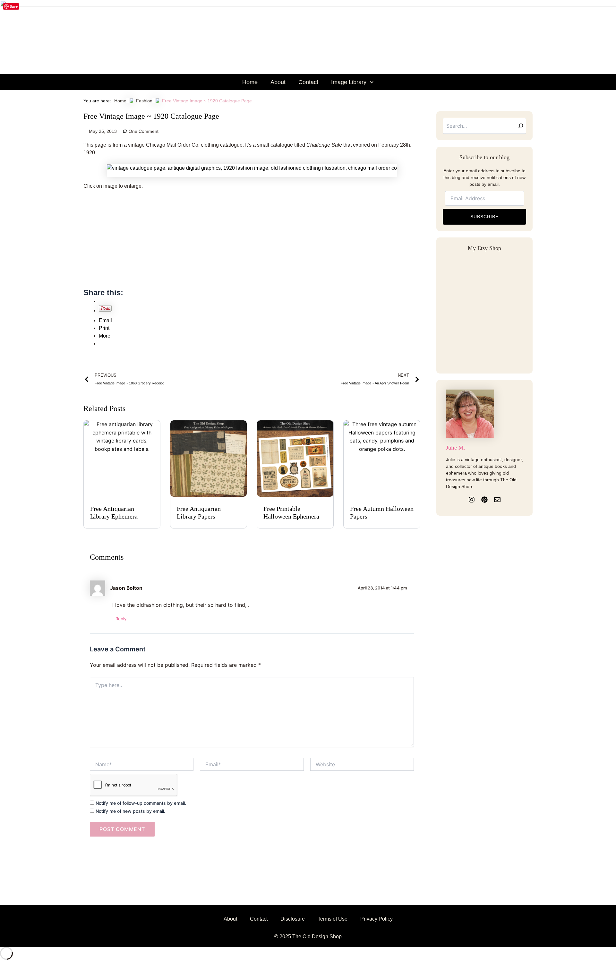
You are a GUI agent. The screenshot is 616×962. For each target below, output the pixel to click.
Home (250, 82)
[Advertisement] (251, 243)
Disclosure (292, 919)
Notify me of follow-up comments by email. (141, 803)
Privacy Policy (376, 919)
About (278, 82)
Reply (121, 618)
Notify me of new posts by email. (130, 811)
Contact (308, 82)
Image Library (348, 82)
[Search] (521, 126)
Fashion (144, 100)
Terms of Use (332, 919)
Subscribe (484, 216)
